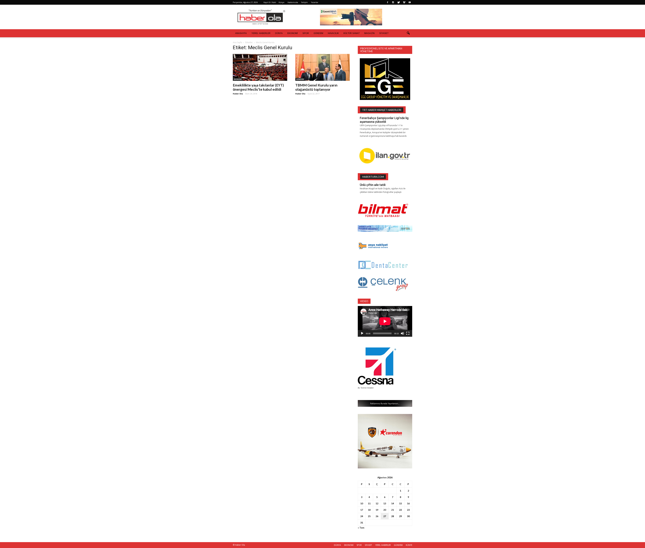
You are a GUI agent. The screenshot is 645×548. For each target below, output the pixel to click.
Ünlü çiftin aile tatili (372, 185)
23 (408, 509)
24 (361, 516)
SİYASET (384, 33)
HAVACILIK (333, 33)
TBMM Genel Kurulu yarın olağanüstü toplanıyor (316, 87)
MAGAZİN (369, 33)
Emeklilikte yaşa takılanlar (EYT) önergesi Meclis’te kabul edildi (258, 87)
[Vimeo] (404, 2)
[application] (385, 321)
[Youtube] (409, 2)
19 (377, 509)
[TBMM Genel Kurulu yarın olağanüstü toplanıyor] (322, 67)
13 (384, 503)
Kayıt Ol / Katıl (270, 2)
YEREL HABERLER (260, 33)
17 (361, 509)
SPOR (306, 33)
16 (408, 503)
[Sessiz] (402, 333)
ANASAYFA (241, 33)
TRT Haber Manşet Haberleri (381, 109)
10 (361, 503)
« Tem (361, 527)
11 (369, 503)
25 (369, 516)
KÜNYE (409, 545)
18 (369, 509)
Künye (281, 2)
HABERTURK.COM (373, 176)
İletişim (304, 2)
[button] (408, 33)
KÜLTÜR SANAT (351, 33)
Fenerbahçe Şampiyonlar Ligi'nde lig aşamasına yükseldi (384, 119)
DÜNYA (279, 33)
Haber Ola (238, 93)
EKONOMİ (292, 33)
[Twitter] (398, 2)
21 (392, 509)
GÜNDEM (318, 33)
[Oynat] (362, 333)
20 (384, 509)
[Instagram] (393, 2)
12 (377, 503)
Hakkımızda (293, 2)
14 (392, 503)
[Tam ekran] (408, 333)
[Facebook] (387, 2)
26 (377, 516)
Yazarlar (314, 2)
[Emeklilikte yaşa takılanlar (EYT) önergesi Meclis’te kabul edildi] (260, 67)
